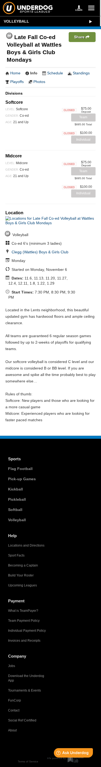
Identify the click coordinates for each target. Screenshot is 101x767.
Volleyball (16, 21)
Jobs (11, 666)
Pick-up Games (22, 479)
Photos (39, 82)
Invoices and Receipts (24, 640)
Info (33, 73)
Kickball (15, 489)
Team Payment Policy (24, 621)
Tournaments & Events (24, 690)
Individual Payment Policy (27, 631)
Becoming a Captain (23, 565)
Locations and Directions (26, 545)
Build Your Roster (21, 575)
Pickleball (17, 499)
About (12, 730)
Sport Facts (16, 555)
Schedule (55, 73)
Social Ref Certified (22, 720)
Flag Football (20, 469)
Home (15, 73)
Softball (15, 509)
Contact (13, 710)
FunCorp (14, 700)
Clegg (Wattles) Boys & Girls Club (40, 252)
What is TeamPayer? (23, 611)
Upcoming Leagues (22, 585)
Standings (81, 73)
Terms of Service (28, 761)
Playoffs (17, 82)
